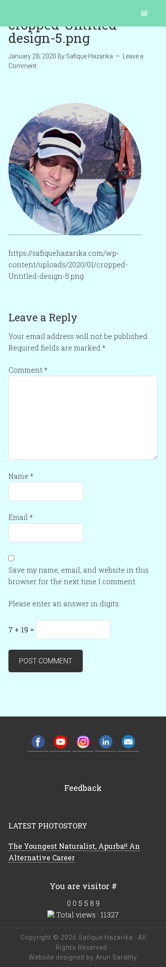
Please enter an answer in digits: (64, 603)
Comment (27, 369)
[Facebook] (37, 746)
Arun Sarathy (115, 957)
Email (20, 517)
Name (20, 476)
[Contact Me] (128, 746)
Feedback (83, 787)
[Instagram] (83, 746)
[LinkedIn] (105, 746)
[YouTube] (60, 746)
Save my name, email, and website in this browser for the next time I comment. (78, 575)
